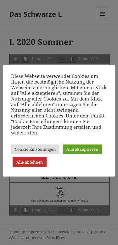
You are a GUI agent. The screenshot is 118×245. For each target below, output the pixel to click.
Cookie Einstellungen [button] (35, 149)
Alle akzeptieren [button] (82, 149)
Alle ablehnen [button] (29, 162)
